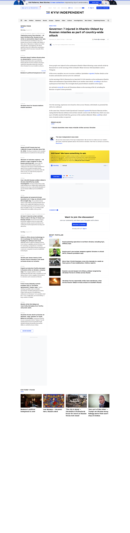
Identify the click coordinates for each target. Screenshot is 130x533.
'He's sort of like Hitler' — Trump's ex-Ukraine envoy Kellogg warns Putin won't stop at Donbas (98, 413)
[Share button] (107, 39)
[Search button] (108, 20)
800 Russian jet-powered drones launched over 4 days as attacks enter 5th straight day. (33, 199)
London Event (78, 7)
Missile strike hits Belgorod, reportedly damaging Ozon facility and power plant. (32, 305)
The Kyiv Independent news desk (65, 44)
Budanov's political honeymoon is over (33, 72)
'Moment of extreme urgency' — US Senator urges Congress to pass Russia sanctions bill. (32, 161)
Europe (51, 20)
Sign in (85, 228)
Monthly (56, 165)
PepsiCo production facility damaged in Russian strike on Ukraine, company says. (33, 270)
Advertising (64, 7)
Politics (31, 20)
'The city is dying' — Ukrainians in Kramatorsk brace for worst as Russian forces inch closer (76, 413)
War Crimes (88, 20)
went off (60, 87)
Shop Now (95, 2)
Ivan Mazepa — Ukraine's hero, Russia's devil (52, 410)
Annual (65, 165)
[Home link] (65, 12)
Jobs (59, 7)
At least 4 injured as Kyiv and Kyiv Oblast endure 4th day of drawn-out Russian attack (32, 217)
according (97, 81)
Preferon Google (99, 39)
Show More (26, 331)
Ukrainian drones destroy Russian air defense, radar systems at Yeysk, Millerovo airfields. (32, 316)
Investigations (78, 20)
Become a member (79, 224)
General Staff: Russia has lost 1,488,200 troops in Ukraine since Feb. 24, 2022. (33, 149)
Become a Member (102, 7)
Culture (69, 20)
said (98, 115)
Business (38, 20)
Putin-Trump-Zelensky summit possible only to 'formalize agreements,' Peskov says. (30, 285)
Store (71, 7)
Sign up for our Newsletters (31, 7)
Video (63, 20)
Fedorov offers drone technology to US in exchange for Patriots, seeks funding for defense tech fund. (32, 238)
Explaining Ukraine (99, 20)
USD (105, 165)
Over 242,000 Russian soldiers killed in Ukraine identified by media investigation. (33, 181)
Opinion (57, 20)
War (26, 20)
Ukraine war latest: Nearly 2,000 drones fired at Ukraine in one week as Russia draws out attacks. (32, 259)
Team (54, 7)
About (50, 7)
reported (91, 73)
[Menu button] (21, 20)
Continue (56, 176)
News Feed (52, 25)
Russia (45, 20)
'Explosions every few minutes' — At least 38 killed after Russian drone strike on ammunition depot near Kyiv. (33, 37)
